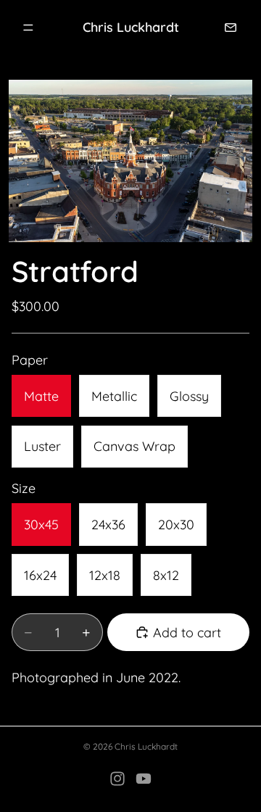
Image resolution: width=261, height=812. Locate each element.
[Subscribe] (230, 27)
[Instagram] (117, 778)
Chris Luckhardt (146, 746)
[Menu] (28, 27)
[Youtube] (143, 778)
